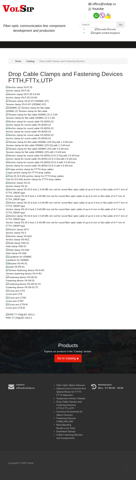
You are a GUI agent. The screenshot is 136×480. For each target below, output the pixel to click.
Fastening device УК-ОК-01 (20, 280)
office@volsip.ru (104, 4)
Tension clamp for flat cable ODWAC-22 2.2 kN (30, 118)
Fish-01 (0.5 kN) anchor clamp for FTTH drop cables (33, 179)
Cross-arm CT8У (15, 301)
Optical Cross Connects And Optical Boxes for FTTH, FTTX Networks (71, 391)
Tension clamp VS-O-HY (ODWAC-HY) (26, 104)
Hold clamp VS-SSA (16, 253)
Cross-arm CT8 (14, 294)
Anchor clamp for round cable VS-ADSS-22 (28, 124)
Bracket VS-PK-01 (15, 266)
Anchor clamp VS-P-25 (18, 90)
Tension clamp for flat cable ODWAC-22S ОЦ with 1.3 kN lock (38, 145)
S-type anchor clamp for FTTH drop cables (28, 172)
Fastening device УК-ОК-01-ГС (22, 287)
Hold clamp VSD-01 (16, 246)
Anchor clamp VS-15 (16, 186)
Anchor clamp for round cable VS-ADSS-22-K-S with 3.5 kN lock (39, 165)
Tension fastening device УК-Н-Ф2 (24, 273)
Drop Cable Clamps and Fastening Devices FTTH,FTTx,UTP (69, 405)
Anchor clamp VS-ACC (18, 239)
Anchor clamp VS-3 (16, 232)
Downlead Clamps (65, 431)
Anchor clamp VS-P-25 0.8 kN (21, 97)
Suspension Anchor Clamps (70, 398)
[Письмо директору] (108, 15)
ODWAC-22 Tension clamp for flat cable (26, 111)
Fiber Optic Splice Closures (70, 385)
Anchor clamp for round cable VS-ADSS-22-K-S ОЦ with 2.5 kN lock (41, 159)
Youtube (98, 9)
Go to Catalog (67, 358)
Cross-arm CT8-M (15, 307)
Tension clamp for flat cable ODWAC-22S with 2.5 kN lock (36, 152)
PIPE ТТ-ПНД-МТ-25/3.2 (19, 318)
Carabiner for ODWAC (17, 260)
